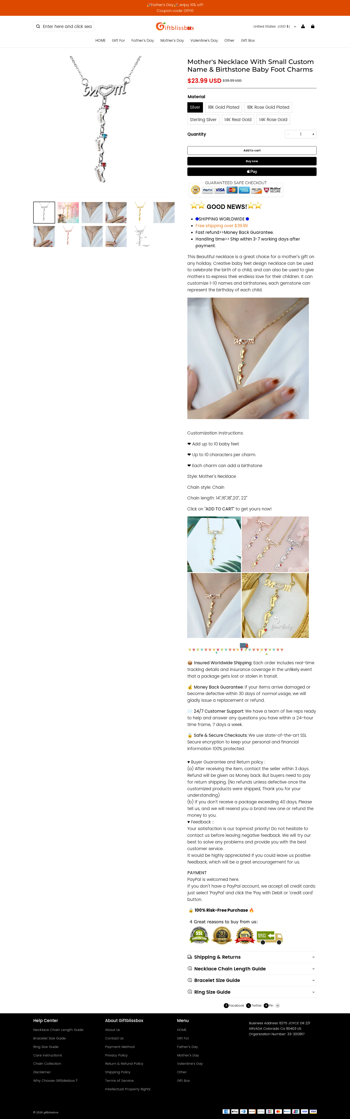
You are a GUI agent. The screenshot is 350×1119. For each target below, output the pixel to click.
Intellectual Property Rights (127, 1089)
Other (229, 40)
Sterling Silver (203, 119)
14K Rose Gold (273, 119)
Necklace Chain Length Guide (58, 1029)
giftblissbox (51, 1112)
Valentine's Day (204, 40)
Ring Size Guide (46, 1046)
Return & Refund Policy (124, 1063)
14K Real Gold (238, 119)
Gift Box (248, 40)
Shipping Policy (117, 1072)
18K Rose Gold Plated (268, 107)
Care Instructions (47, 1055)
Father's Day (142, 40)
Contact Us (114, 1038)
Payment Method (119, 1046)
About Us (112, 1029)
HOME (100, 40)
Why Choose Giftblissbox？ (55, 1080)
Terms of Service (119, 1080)
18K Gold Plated (223, 107)
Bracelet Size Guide (49, 1038)
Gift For (118, 40)
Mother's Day (172, 40)
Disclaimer (42, 1072)
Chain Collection (47, 1063)
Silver (195, 107)
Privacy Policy (116, 1055)
